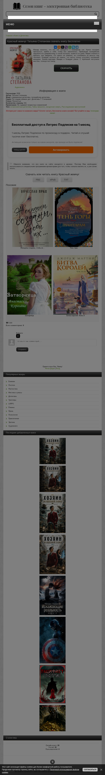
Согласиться (90, 770)
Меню (10, 24)
